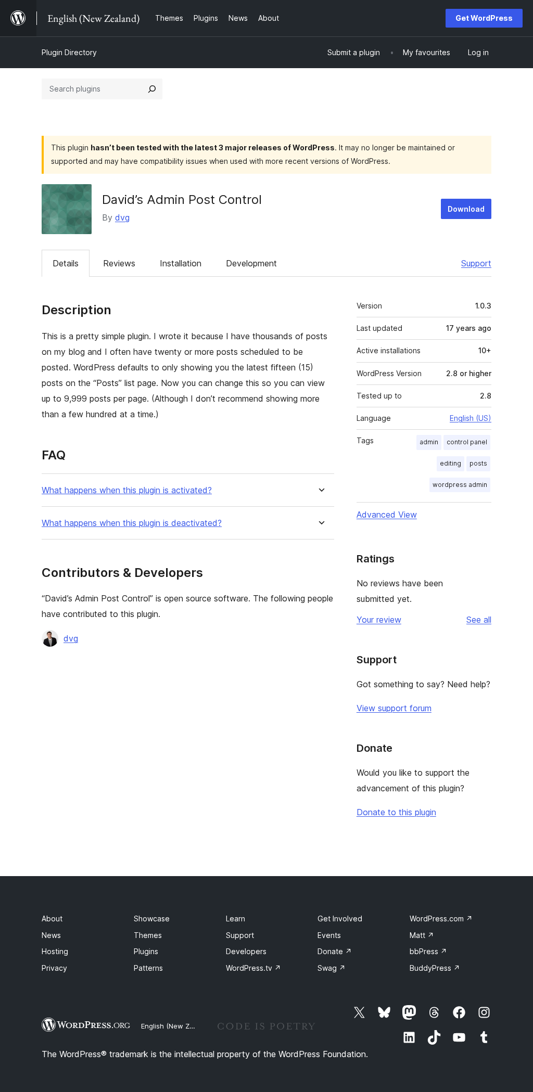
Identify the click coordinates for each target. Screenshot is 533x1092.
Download (466, 208)
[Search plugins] (152, 89)
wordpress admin (460, 485)
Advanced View (387, 514)
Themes (148, 935)
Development (251, 263)
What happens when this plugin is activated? (127, 490)
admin (429, 442)
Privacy (54, 967)
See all (478, 619)
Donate (335, 951)
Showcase (152, 918)
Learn (235, 918)
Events (329, 935)
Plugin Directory (69, 52)
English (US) (470, 418)
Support (476, 263)
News (51, 935)
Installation (180, 263)
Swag (332, 967)
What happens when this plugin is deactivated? (132, 523)
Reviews (119, 263)
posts (478, 463)
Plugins (146, 951)
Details (66, 263)
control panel (467, 442)
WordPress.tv (253, 967)
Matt (422, 935)
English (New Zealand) (177, 1026)
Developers (246, 951)
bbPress (428, 951)
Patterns (148, 967)
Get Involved (340, 918)
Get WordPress (484, 18)
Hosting (55, 951)
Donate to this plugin (396, 812)
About (52, 918)
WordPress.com (441, 918)
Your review (379, 619)
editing (450, 463)
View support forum (394, 708)
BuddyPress (435, 967)
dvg (122, 217)
